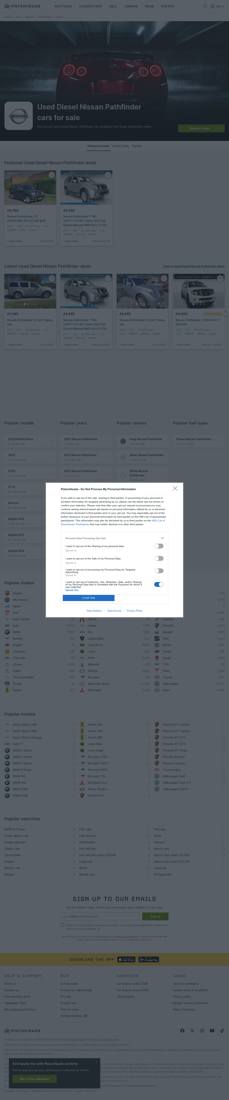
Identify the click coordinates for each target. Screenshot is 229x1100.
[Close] (176, 489)
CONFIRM (88, 598)
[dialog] (114, 550)
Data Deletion (94, 610)
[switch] (159, 546)
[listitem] (114, 538)
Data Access (114, 610)
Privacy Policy (135, 610)
